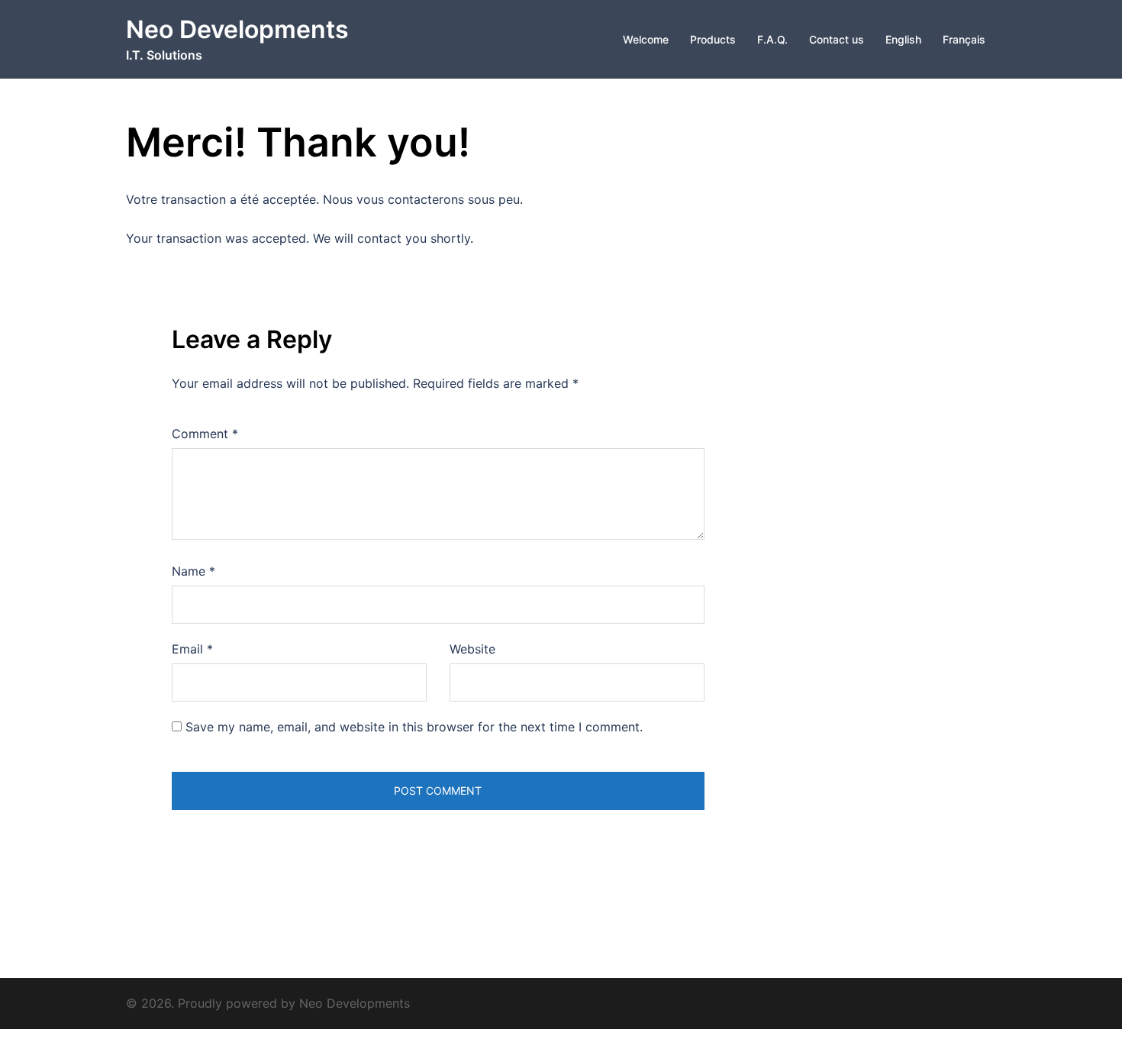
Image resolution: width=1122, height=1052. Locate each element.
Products (713, 39)
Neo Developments (237, 29)
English (903, 39)
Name (193, 571)
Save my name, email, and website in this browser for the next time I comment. (414, 726)
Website (472, 649)
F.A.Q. (772, 39)
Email (192, 649)
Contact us (836, 39)
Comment (205, 433)
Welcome (646, 39)
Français (964, 39)
